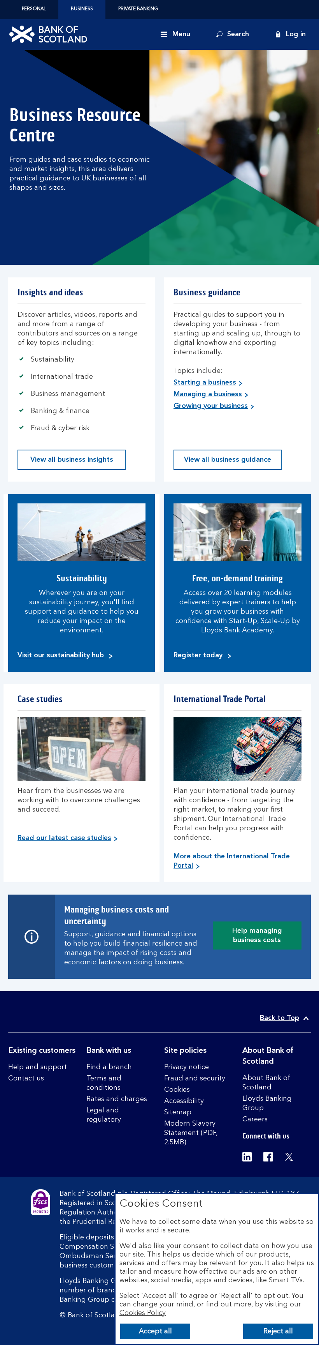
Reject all (278, 1331)
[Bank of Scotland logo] (48, 34)
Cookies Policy (142, 1313)
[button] (290, 34)
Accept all (155, 1331)
